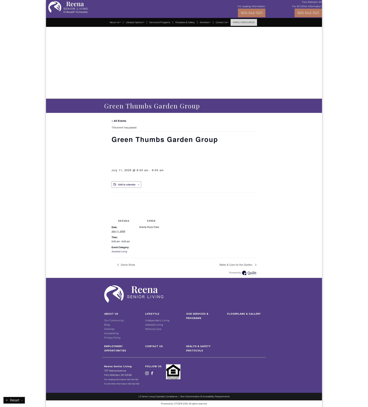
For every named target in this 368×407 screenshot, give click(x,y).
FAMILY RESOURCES (244, 22)
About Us (114, 22)
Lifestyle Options (134, 22)
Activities (204, 22)
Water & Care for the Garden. (236, 264)
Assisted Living (119, 251)
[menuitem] (115, 22)
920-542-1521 (251, 13)
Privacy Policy (112, 337)
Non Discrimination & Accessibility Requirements (205, 396)
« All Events (119, 121)
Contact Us (221, 22)
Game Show (127, 264)
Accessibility (111, 333)
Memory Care (153, 329)
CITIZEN (178, 403)
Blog (107, 324)
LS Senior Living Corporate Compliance (158, 396)
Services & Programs (159, 22)
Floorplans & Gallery (185, 22)
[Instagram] (147, 373)
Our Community (114, 320)
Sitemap (109, 329)
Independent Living (157, 320)
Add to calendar (127, 184)
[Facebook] (152, 373)
